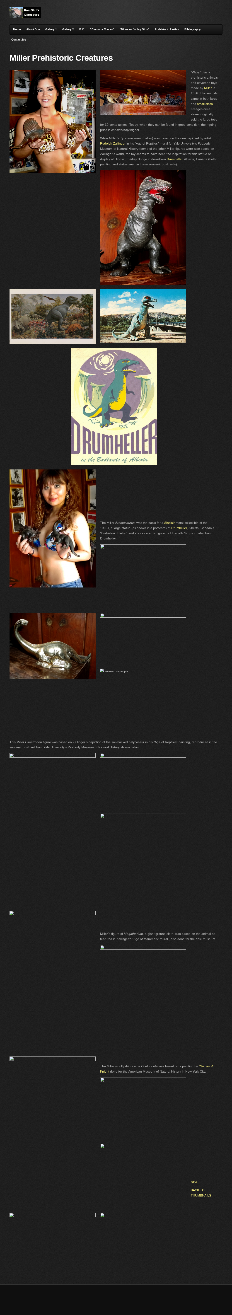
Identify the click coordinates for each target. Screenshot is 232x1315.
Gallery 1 (51, 29)
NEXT (195, 1182)
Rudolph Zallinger (113, 143)
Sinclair (170, 523)
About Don (33, 29)
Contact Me (18, 39)
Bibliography (192, 29)
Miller (208, 88)
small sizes (205, 104)
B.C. (82, 29)
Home (17, 29)
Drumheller (174, 159)
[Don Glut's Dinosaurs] (25, 17)
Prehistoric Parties (167, 29)
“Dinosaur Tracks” (102, 29)
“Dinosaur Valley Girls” (134, 29)
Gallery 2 (68, 29)
